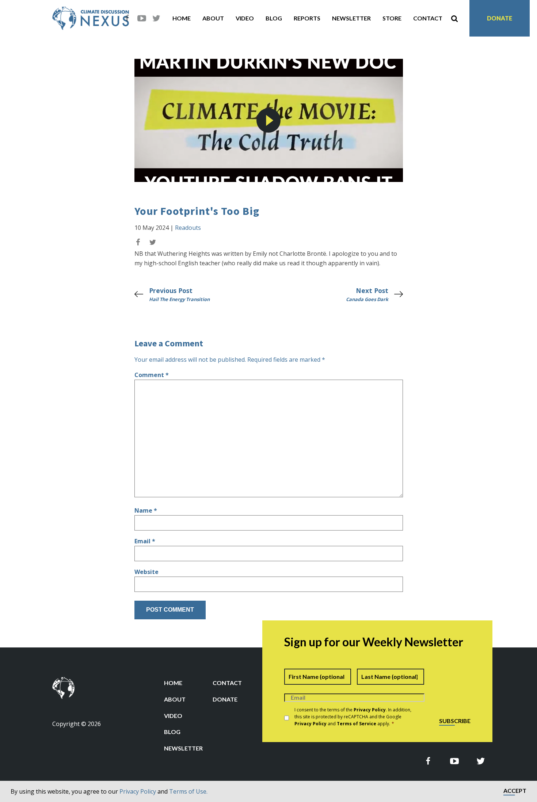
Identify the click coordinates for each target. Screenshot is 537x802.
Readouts (188, 228)
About (213, 18)
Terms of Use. (188, 791)
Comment (151, 375)
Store (391, 18)
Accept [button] (514, 791)
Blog (274, 18)
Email (144, 541)
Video (245, 18)
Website (146, 572)
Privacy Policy (137, 791)
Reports (307, 18)
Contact (427, 18)
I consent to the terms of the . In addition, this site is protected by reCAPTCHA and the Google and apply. (352, 717)
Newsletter (351, 18)
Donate (499, 18)
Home (181, 18)
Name (145, 510)
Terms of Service (356, 724)
